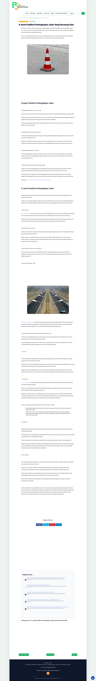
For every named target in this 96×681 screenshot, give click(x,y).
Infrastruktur (32, 21)
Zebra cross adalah (26, 382)
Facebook (39, 524)
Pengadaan (32, 13)
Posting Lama (50, 654)
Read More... (29, 579)
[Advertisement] (48, 85)
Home (27, 13)
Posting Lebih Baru (24, 654)
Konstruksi (39, 13)
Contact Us (44, 670)
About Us (39, 670)
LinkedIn (58, 524)
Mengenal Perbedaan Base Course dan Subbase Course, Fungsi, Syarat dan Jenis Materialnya (48, 606)
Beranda (74, 654)
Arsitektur (46, 13)
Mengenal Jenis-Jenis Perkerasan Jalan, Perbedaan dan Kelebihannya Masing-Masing (46, 577)
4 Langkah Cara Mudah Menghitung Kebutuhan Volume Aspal (40, 592)
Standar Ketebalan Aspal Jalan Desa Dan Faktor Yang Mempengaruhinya (43, 599)
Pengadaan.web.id (51, 667)
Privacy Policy (51, 670)
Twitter (45, 524)
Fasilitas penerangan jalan (27, 322)
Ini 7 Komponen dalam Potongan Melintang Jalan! (39, 179)
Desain (52, 13)
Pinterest (52, 524)
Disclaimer (57, 670)
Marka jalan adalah (25, 213)
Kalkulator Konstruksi (61, 13)
